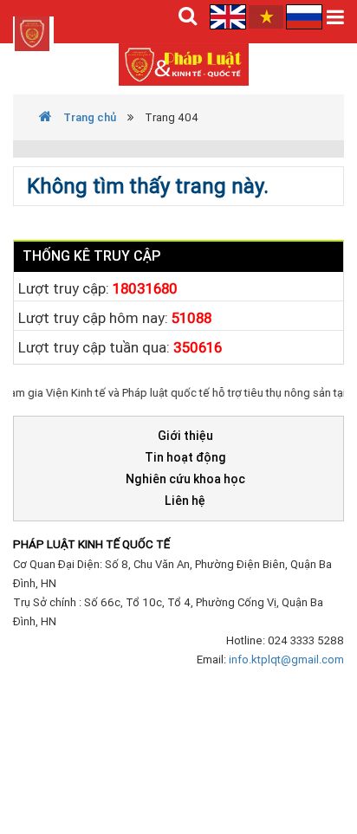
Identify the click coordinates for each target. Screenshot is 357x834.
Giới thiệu (185, 435)
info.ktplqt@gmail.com (286, 659)
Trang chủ (88, 117)
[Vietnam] (266, 16)
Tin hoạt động (185, 457)
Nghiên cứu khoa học (185, 479)
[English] (229, 16)
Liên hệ (185, 500)
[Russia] (304, 16)
